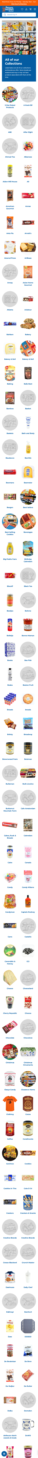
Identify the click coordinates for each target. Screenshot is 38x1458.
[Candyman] (10, 901)
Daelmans (10, 1287)
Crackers (10, 1213)
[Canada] (28, 852)
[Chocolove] (28, 1027)
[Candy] (10, 877)
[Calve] (10, 852)
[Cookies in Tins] (10, 1178)
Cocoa (28, 1114)
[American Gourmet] (10, 196)
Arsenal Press (10, 258)
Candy (10, 887)
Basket (28, 409)
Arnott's (28, 233)
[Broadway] (28, 724)
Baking (10, 384)
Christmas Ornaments (28, 1064)
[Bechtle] (28, 447)
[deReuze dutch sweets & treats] (10, 1425)
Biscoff (10, 586)
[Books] (10, 650)
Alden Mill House (10, 182)
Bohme (28, 611)
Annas (28, 206)
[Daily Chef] (28, 1277)
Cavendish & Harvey (10, 962)
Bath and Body (28, 433)
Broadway (28, 734)
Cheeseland (28, 988)
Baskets (10, 433)
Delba (10, 1411)
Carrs (10, 937)
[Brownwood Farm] (10, 748)
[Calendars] (28, 825)
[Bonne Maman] (28, 625)
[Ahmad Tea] (10, 146)
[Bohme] (28, 600)
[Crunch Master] (28, 1252)
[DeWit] (28, 1425)
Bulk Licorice (28, 784)
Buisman (28, 759)
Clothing (10, 1114)
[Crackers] (10, 1202)
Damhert (28, 1312)
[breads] (28, 699)
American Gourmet (10, 207)
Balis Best (28, 384)
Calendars (28, 836)
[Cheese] (10, 978)
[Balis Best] (28, 373)
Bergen (10, 507)
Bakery (28, 334)
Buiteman (10, 784)
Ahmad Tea (10, 157)
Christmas (10, 1063)
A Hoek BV (28, 105)
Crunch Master (28, 1263)
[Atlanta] (10, 299)
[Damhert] (28, 1301)
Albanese (28, 157)
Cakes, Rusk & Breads (10, 837)
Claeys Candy (10, 1090)
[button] (30, 9)
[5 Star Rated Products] (10, 94)
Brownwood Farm (10, 759)
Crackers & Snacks (28, 1213)
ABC (10, 132)
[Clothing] (10, 1104)
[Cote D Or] (28, 1178)
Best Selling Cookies (10, 533)
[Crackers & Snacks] (28, 1202)
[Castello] (28, 926)
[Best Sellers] (28, 497)
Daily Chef (28, 1287)
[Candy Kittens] (28, 877)
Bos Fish (28, 660)
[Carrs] (10, 926)
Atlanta (10, 310)
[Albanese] (28, 146)
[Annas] (28, 196)
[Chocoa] (28, 1002)
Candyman (10, 912)
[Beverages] (28, 521)
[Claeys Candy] (10, 1079)
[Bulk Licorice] (28, 773)
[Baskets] (10, 423)
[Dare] (10, 1326)
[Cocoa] (28, 1104)
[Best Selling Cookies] (10, 521)
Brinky (10, 734)
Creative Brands (10, 1238)
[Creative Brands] (10, 1227)
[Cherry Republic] (10, 1002)
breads (28, 710)
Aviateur (28, 310)
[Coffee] (10, 1128)
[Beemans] (10, 472)
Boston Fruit (28, 685)
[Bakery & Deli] (10, 348)
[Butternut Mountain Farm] (10, 798)
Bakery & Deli (10, 359)
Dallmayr (10, 1312)
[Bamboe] (10, 398)
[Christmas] (10, 1052)
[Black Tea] (28, 575)
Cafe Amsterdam (28, 809)
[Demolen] (28, 1400)
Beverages (28, 532)
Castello (28, 937)
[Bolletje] (10, 625)
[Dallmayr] (10, 1301)
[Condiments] (28, 1128)
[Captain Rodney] (28, 901)
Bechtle (28, 458)
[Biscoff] (10, 575)
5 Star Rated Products (10, 106)
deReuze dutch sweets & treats (10, 1437)
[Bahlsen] (10, 324)
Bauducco (10, 458)
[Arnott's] (28, 223)
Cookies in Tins (10, 1188)
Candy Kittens (28, 887)
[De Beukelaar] (10, 1351)
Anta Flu (10, 233)
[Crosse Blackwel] (10, 1252)
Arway (10, 283)
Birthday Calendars (28, 560)
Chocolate (10, 1038)
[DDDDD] (28, 1326)
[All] (28, 171)
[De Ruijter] (10, 1375)
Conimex (10, 1164)
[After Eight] (28, 121)
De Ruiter (28, 1386)
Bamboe (10, 409)
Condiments (28, 1139)
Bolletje (10, 636)
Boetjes (10, 611)
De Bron (28, 1361)
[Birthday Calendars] (28, 548)
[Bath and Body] (28, 423)
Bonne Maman (28, 636)
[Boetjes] (10, 600)
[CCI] (28, 951)
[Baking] (10, 373)
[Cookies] (28, 1153)
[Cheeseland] (28, 978)
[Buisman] (28, 748)
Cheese (10, 988)
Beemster (28, 483)
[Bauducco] (10, 447)
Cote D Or (28, 1188)
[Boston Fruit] (28, 674)
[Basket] (28, 398)
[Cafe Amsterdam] (28, 798)
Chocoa (28, 1013)
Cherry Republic (10, 1013)
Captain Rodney (28, 912)
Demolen (28, 1411)
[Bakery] (28, 324)
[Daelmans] (10, 1277)
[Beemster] (28, 472)
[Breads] (10, 699)
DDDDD (28, 1337)
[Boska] (10, 674)
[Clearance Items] (28, 1079)
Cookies (28, 1164)
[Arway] (10, 272)
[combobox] (19, 15)
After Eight (28, 132)
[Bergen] (10, 497)
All (28, 182)
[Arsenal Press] (10, 247)
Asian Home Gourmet (28, 284)
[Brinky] (10, 724)
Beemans (10, 483)
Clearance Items (28, 1090)
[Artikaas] (28, 247)
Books (10, 660)
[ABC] (10, 121)
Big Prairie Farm (10, 559)
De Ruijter (10, 1386)
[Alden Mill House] (10, 171)
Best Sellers (28, 507)
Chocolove (28, 1038)
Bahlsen (10, 334)
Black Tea (28, 586)
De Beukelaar (10, 1361)
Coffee (10, 1139)
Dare (10, 1337)
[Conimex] (10, 1153)
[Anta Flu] (10, 223)
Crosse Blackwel (10, 1263)
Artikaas (28, 258)
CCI (28, 961)
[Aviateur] (28, 299)
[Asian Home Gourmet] (28, 272)
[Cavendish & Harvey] (10, 951)
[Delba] (10, 1400)
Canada (28, 863)
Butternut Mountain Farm (10, 810)
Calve (10, 863)
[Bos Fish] (28, 650)
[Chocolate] (10, 1027)
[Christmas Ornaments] (28, 1052)
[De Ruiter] (28, 1375)
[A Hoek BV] (28, 94)
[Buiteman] (10, 773)
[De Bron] (28, 1351)
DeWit (28, 1435)
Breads (10, 710)
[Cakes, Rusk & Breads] (10, 825)
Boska (10, 685)
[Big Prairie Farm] (10, 548)
